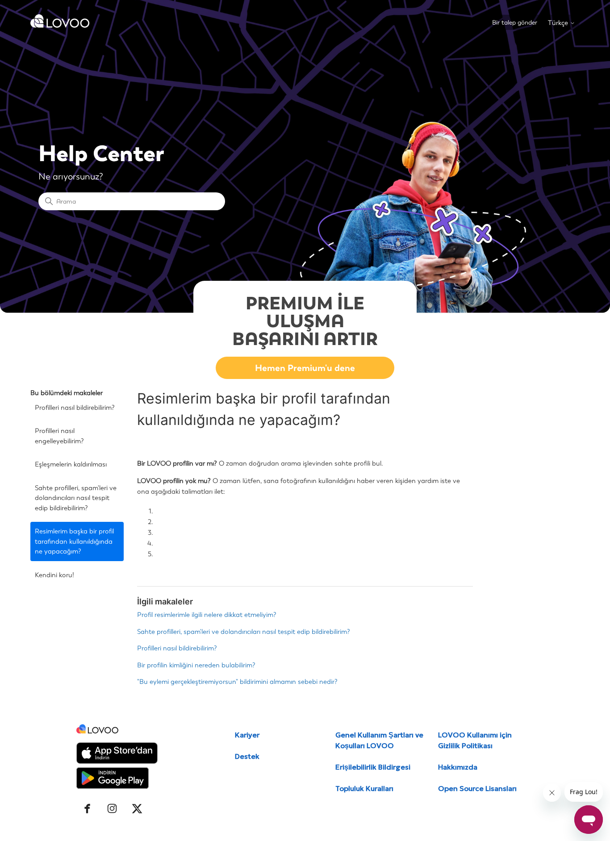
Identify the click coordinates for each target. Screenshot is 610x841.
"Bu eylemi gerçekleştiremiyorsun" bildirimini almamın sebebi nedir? (237, 682)
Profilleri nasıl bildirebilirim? (75, 408)
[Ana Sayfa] (59, 25)
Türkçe (559, 23)
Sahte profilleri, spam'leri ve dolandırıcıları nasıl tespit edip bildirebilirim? (76, 498)
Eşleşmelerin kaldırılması (71, 464)
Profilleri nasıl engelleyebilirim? (59, 436)
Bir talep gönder (514, 22)
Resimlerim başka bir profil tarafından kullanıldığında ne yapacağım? (74, 541)
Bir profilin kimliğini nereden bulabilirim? (196, 665)
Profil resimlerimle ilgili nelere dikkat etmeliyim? (206, 615)
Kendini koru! (54, 575)
